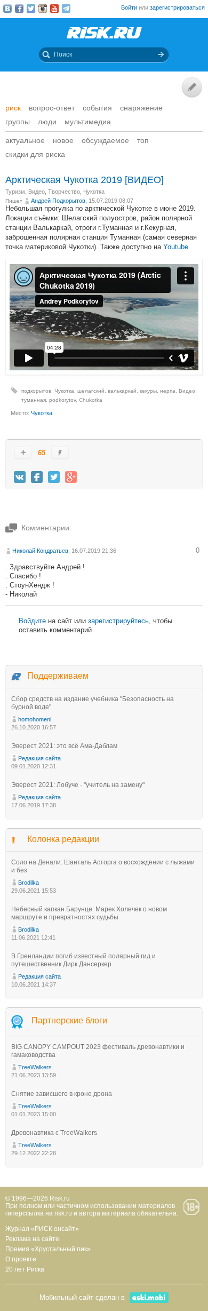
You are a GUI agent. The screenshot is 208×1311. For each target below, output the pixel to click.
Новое (63, 140)
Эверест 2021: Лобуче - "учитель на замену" (78, 785)
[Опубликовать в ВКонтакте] (20, 477)
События (97, 108)
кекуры (148, 391)
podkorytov (62, 400)
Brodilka (28, 882)
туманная (33, 400)
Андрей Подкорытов (58, 200)
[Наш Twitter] (31, 8)
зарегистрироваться (177, 7)
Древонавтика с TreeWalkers (54, 1133)
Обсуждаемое (105, 140)
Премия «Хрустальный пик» (48, 1249)
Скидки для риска (35, 154)
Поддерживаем (58, 675)
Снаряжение (141, 108)
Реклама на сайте (32, 1239)
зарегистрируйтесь (118, 621)
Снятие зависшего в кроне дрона (61, 1094)
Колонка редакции (63, 839)
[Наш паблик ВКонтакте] (7, 8)
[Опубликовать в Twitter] (54, 477)
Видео (36, 191)
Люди (47, 121)
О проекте (20, 1259)
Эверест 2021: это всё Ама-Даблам (64, 746)
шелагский (91, 391)
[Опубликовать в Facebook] (37, 477)
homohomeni (34, 719)
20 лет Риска (24, 1269)
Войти (129, 7)
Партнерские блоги (69, 1021)
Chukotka (90, 400)
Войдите (32, 621)
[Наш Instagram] (42, 8)
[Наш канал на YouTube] (54, 8)
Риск (13, 108)
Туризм (15, 191)
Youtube (175, 247)
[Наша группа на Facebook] (19, 8)
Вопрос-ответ (52, 108)
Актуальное (25, 140)
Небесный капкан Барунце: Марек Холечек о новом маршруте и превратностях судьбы (89, 913)
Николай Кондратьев (40, 550)
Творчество (64, 191)
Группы (17, 121)
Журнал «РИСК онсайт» (42, 1229)
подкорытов (36, 391)
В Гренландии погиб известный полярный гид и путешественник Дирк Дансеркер (83, 960)
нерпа (167, 391)
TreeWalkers (35, 1067)
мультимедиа (88, 121)
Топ (143, 140)
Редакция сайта (39, 758)
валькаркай (122, 391)
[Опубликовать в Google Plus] (71, 477)
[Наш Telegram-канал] (66, 8)
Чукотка (94, 191)
